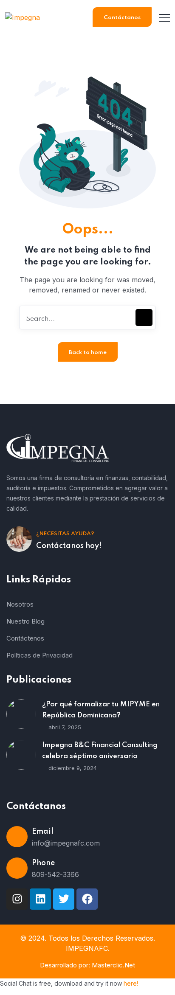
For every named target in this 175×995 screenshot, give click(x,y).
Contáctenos (25, 638)
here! (131, 983)
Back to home (88, 352)
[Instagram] (17, 899)
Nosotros (20, 604)
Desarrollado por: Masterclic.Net (87, 965)
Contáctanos (122, 17)
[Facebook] (87, 899)
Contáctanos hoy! (69, 546)
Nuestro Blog (25, 621)
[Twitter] (63, 899)
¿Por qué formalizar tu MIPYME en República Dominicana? (101, 710)
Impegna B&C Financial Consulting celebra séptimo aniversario (100, 751)
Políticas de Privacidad (39, 655)
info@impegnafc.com (66, 843)
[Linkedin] (40, 899)
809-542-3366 (55, 874)
